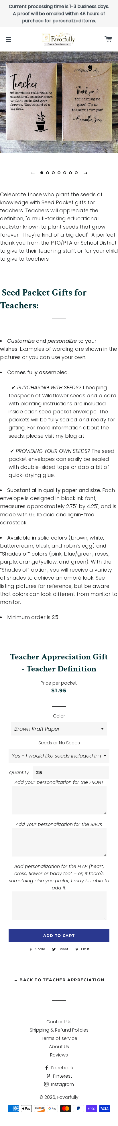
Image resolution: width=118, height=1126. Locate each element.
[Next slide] (85, 172)
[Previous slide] (32, 172)
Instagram (62, 1084)
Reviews (59, 1055)
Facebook (62, 1067)
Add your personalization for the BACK (59, 824)
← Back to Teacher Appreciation (59, 979)
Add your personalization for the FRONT (59, 782)
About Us (59, 1046)
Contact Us (59, 1021)
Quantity (19, 772)
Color (59, 716)
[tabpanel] (59, 100)
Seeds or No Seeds (59, 743)
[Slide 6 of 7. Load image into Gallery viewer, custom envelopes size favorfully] (70, 173)
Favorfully (67, 1097)
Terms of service (59, 1038)
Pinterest (62, 1076)
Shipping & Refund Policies (59, 1030)
